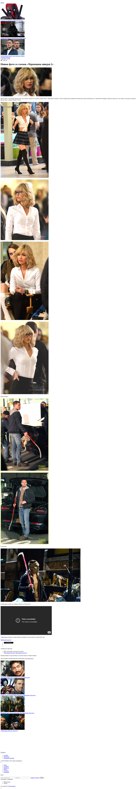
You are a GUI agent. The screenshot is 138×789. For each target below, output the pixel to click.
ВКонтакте (7, 782)
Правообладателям (9, 758)
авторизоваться (29, 658)
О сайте (6, 755)
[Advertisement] (13, 742)
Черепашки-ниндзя (6, 640)
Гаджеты (6, 770)
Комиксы (6, 768)
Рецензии (6, 772)
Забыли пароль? (35, 777)
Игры (5, 769)
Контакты (6, 756)
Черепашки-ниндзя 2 (9, 653)
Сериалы (6, 766)
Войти (2, 2)
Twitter (5, 783)
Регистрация (11, 786)
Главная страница (5, 57)
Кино (5, 765)
